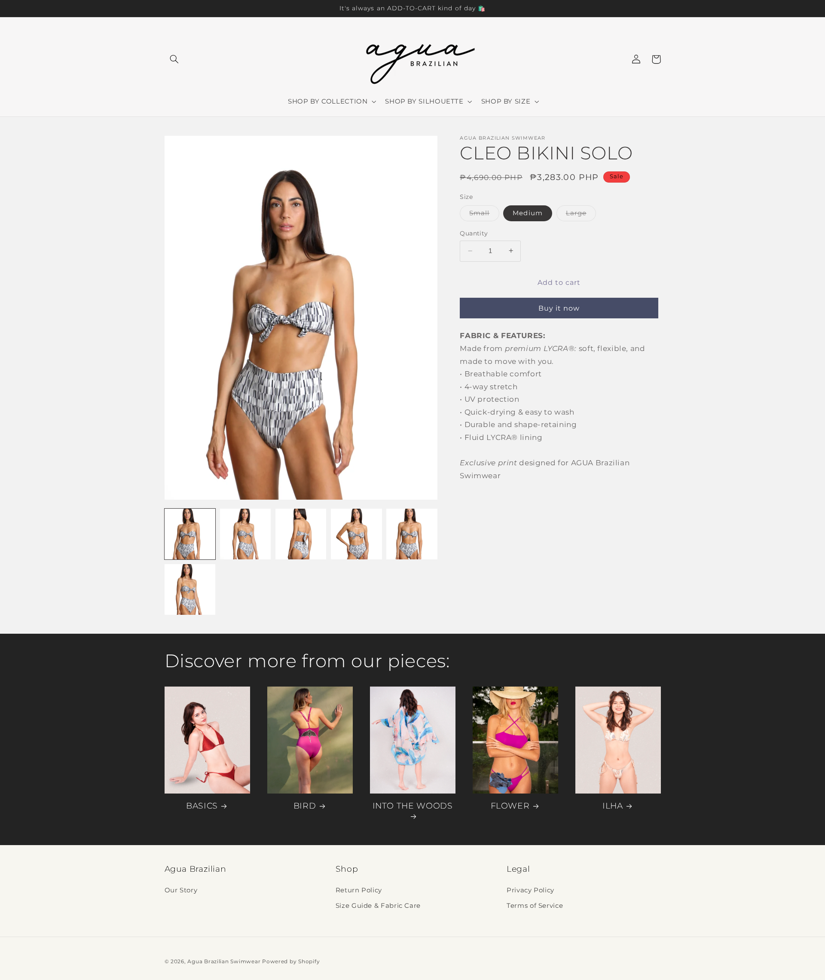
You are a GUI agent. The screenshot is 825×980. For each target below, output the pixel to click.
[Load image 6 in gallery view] (190, 589)
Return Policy (359, 890)
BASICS (202, 806)
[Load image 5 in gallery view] (411, 534)
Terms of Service (535, 906)
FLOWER (510, 806)
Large (581, 214)
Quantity (474, 232)
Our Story (181, 890)
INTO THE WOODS (413, 806)
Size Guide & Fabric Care (378, 906)
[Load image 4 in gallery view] (356, 534)
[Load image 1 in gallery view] (190, 534)
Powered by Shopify (291, 962)
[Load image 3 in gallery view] (301, 534)
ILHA (612, 806)
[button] (174, 59)
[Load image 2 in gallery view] (245, 534)
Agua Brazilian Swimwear (223, 962)
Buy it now (559, 308)
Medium (527, 213)
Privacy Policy (530, 890)
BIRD (304, 806)
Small (484, 214)
